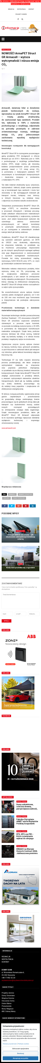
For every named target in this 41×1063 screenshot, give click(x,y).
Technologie (20, 531)
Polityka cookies (23, 1044)
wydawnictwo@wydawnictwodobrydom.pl (17, 980)
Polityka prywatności (10, 1044)
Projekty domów (8, 993)
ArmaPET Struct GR (25, 494)
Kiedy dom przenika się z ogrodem (20, 568)
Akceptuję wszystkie (20, 1058)
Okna (20, 563)
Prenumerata (6, 1006)
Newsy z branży (6, 49)
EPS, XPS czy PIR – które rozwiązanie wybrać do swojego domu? (25, 837)
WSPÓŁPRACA (7, 959)
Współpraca (21, 9)
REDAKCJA (6, 957)
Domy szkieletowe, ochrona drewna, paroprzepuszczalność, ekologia (27, 807)
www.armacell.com (9, 428)
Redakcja (11, 9)
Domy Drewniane (8, 996)
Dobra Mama (6, 1003)
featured (6, 498)
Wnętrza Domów (8, 998)
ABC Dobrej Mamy (9, 1011)
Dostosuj (20, 1053)
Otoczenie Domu (8, 1001)
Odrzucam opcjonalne (20, 1048)
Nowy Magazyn (7, 1009)
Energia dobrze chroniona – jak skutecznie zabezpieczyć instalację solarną (20, 537)
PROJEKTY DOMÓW (21, 14)
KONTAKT (5, 962)
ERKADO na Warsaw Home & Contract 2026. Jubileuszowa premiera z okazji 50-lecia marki (27, 852)
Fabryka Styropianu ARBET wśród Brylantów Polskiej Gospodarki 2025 (27, 822)
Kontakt (31, 9)
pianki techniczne (19, 498)
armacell (12, 494)
